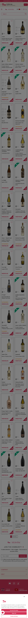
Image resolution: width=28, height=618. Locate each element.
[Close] (24, 596)
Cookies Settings (14, 616)
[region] (14, 606)
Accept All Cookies (14, 610)
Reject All (14, 613)
